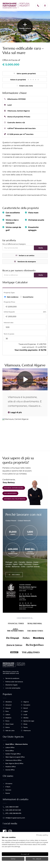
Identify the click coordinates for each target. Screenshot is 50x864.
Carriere (8, 790)
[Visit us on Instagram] (10, 831)
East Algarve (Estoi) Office (14, 763)
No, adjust (37, 859)
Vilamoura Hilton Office (13, 760)
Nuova (7, 793)
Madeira (8, 718)
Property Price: (9, 302)
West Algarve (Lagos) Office (15, 757)
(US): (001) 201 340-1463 (13, 810)
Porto (7, 721)
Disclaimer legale (11, 685)
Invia (41, 248)
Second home (27, 297)
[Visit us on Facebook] (4, 831)
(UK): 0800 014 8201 (11, 807)
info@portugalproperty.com (15, 818)
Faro (7, 711)
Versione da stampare (26, 262)
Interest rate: (8, 322)
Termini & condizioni (12, 678)
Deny (13, 859)
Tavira (25, 727)
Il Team (7, 787)
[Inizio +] (16, 5)
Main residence (13, 297)
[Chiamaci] (38, 5)
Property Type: (9, 292)
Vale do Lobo (9, 730)
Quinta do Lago (28, 721)
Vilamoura (27, 730)
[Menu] (45, 5)
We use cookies (9, 837)
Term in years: (9, 334)
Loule (25, 714)
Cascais (8, 708)
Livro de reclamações (12, 688)
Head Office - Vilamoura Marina (16, 744)
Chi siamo (8, 783)
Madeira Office (10, 766)
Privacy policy (42, 835)
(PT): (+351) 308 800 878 (13, 813)
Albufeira (8, 702)
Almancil (8, 705)
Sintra (7, 727)
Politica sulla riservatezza (14, 682)
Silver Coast (9, 724)
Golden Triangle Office (13, 754)
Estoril (25, 708)
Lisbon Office (9, 747)
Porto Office (9, 751)
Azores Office (10, 770)
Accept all (25, 854)
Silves (25, 724)
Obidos (25, 718)
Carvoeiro (26, 705)
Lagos (25, 711)
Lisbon (7, 714)
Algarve (26, 702)
